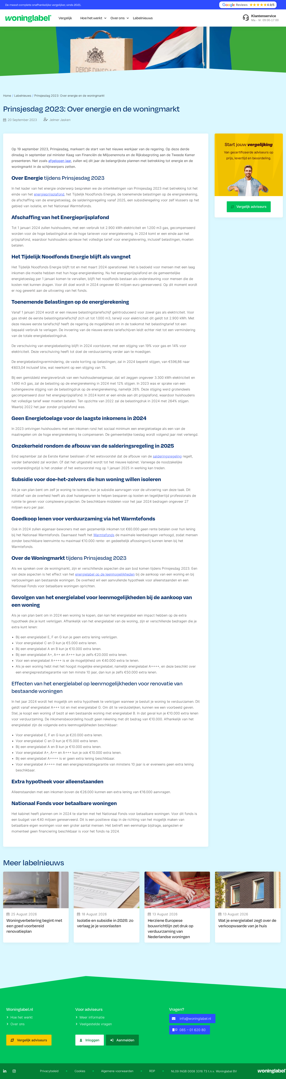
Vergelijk (65, 17)
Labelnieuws (143, 17)
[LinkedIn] (4, 1071)
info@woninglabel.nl (195, 1018)
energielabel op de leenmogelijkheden (105, 574)
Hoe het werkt (91, 17)
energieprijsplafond (49, 194)
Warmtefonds (103, 535)
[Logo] (28, 18)
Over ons (118, 17)
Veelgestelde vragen (96, 1024)
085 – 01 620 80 (192, 1030)
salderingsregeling (167, 456)
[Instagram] (14, 1071)
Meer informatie (92, 1017)
